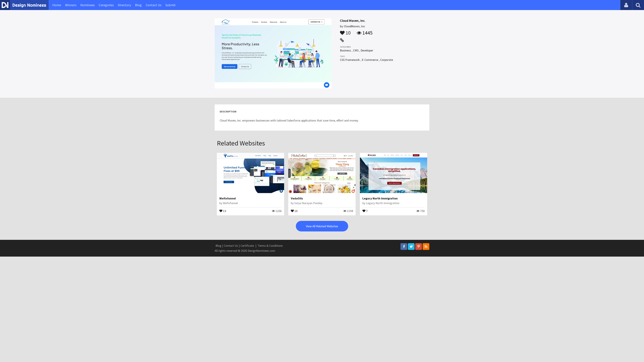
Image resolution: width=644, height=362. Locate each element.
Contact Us (153, 5)
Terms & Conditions (270, 246)
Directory (124, 5)
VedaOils (297, 198)
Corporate (386, 60)
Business (345, 50)
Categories (106, 5)
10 (348, 31)
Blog (138, 5)
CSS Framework (350, 60)
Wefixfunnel (227, 198)
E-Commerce (370, 60)
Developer (367, 50)
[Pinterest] (418, 246)
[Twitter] (411, 246)
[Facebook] (403, 246)
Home (56, 5)
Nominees (87, 5)
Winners (70, 5)
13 (224, 210)
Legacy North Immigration (380, 198)
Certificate (247, 246)
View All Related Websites (322, 226)
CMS (356, 50)
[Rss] (426, 246)
